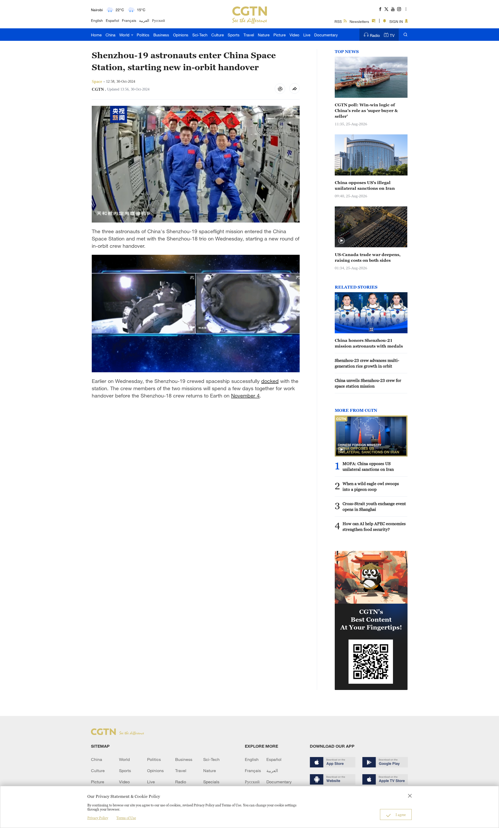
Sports (234, 34)
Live (306, 34)
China (110, 34)
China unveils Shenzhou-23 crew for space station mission (368, 383)
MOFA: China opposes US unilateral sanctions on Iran (368, 466)
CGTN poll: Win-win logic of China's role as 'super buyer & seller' (366, 110)
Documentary (326, 34)
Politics (143, 34)
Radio (375, 35)
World (124, 34)
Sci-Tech (199, 34)
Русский (158, 20)
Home (96, 34)
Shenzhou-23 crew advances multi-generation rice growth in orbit (367, 363)
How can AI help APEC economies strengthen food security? (374, 526)
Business (161, 34)
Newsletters (359, 21)
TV (392, 35)
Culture (217, 34)
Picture (279, 34)
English (97, 20)
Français (129, 20)
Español (112, 20)
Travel (249, 34)
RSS (338, 21)
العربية (144, 20)
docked (270, 381)
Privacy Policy (97, 818)
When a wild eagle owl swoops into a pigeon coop (371, 486)
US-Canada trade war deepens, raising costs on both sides (367, 257)
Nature (264, 34)
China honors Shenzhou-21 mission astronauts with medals (369, 343)
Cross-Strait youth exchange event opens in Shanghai (374, 506)
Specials (211, 781)
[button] (341, 240)
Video (294, 34)
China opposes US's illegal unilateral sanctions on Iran (365, 185)
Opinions (180, 34)
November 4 (245, 396)
